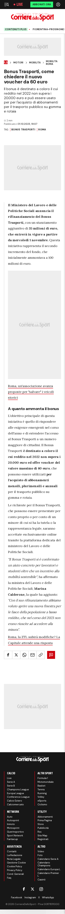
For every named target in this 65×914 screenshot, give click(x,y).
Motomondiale (46, 781)
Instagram (30, 897)
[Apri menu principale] (6, 4)
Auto (9, 816)
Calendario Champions (44, 864)
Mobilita (35, 62)
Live (20, 5)
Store (41, 824)
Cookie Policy (14, 866)
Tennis (41, 789)
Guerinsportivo (15, 831)
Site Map (42, 835)
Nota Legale (14, 859)
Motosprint (13, 827)
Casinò (42, 879)
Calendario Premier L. (48, 875)
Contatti (11, 851)
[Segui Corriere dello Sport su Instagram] (41, 889)
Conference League (18, 796)
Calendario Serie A (48, 859)
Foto (40, 855)
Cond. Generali (15, 874)
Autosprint (13, 820)
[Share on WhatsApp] (24, 655)
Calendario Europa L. (49, 869)
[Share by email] (32, 655)
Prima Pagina (45, 820)
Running (42, 793)
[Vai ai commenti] (51, 655)
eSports (42, 800)
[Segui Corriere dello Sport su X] (32, 889)
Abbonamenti (45, 816)
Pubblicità (43, 827)
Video (41, 851)
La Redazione (14, 855)
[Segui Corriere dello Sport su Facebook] (24, 889)
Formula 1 (43, 778)
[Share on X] (16, 655)
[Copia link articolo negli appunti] (41, 655)
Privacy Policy (14, 870)
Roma (42, 129)
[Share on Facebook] (8, 655)
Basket (41, 785)
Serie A (11, 781)
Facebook (16, 897)
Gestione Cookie (16, 862)
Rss (40, 831)
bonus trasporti (23, 129)
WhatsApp (48, 897)
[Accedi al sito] (58, 4)
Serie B (11, 785)
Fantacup (12, 839)
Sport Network (15, 835)
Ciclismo (42, 804)
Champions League (18, 789)
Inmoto (11, 824)
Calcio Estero (14, 800)
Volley (41, 796)
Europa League (15, 793)
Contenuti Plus (16, 29)
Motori (18, 62)
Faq (9, 877)
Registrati (43, 839)
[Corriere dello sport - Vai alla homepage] (32, 17)
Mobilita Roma (51, 63)
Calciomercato (15, 804)
